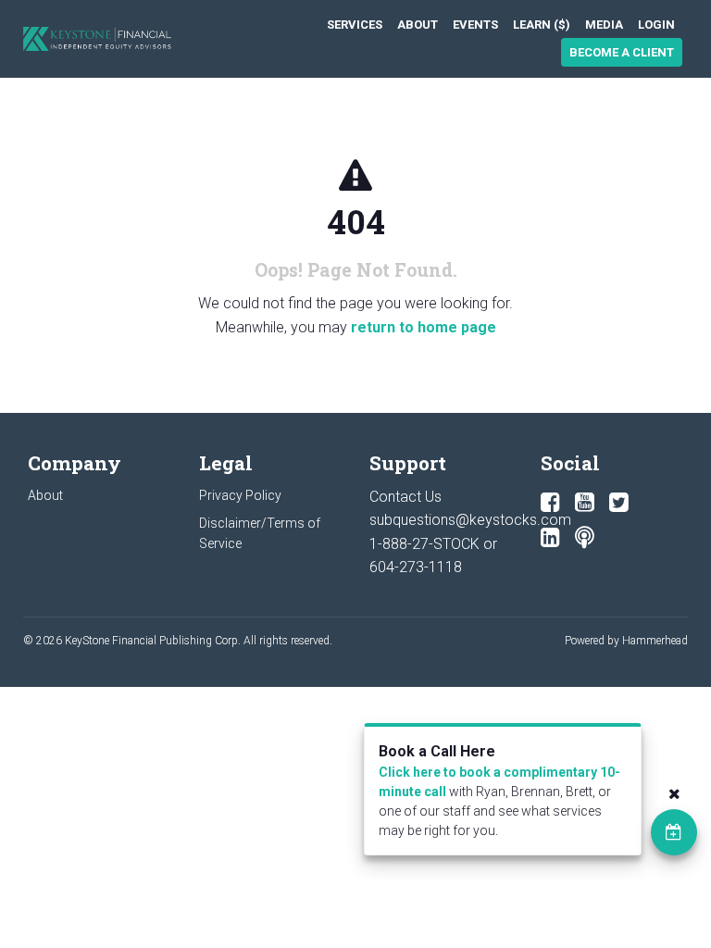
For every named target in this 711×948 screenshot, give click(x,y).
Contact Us (405, 496)
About (417, 24)
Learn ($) (541, 24)
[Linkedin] (550, 538)
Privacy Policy (240, 495)
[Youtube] (584, 503)
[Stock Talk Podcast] (584, 538)
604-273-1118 (415, 567)
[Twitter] (619, 503)
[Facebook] (550, 503)
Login (656, 24)
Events (475, 24)
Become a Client (621, 52)
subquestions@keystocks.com (470, 520)
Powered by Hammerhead (626, 640)
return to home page (423, 327)
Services (354, 24)
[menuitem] (354, 24)
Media (604, 24)
